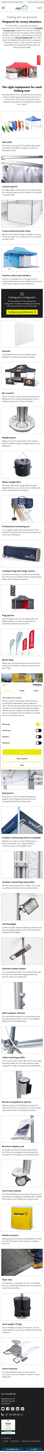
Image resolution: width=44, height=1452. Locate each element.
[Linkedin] (18, 1409)
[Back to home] (22, 8)
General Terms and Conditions (31, 1441)
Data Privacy (15, 1441)
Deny (22, 765)
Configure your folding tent (21, 312)
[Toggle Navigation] (3, 8)
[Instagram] (13, 1409)
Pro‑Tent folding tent (23, 38)
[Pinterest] (22, 1409)
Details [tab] (22, 691)
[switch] (39, 730)
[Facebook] (8, 1409)
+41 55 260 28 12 (14, 1414)
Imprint (5, 1441)
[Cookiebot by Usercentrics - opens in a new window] (33, 685)
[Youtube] (3, 1409)
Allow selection (22, 758)
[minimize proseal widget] (14, 1421)
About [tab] (36, 691)
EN (39, 8)
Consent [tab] (8, 691)
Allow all (22, 752)
